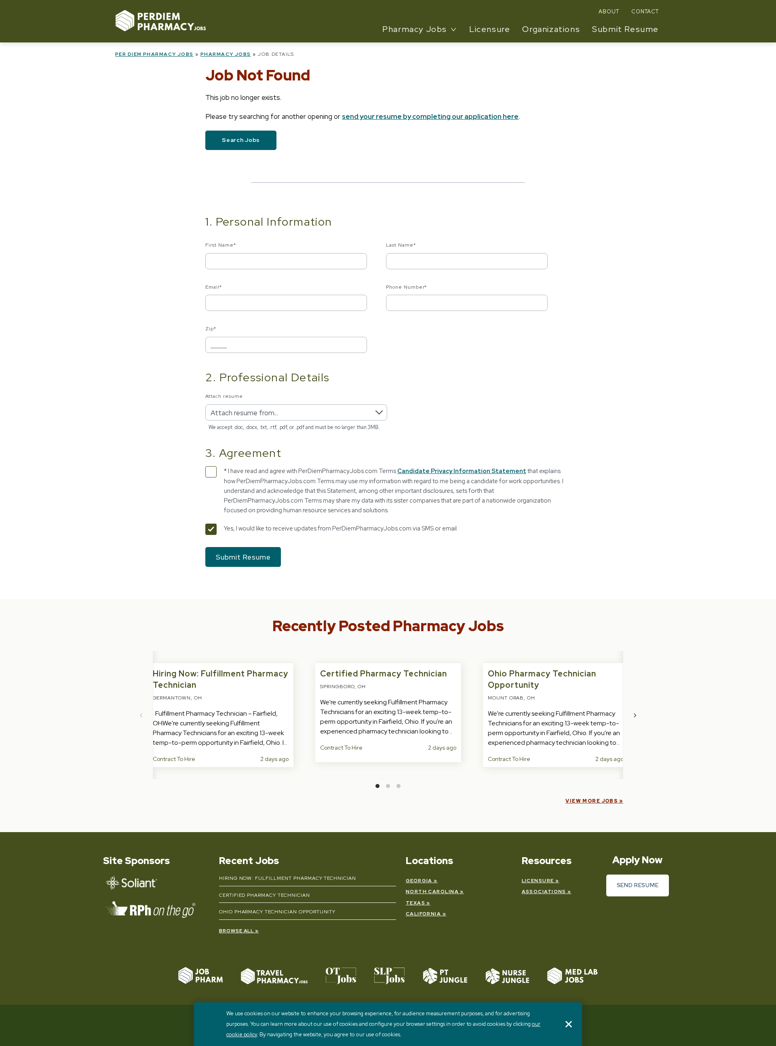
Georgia (419, 880)
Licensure (489, 29)
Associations (544, 891)
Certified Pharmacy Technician (383, 673)
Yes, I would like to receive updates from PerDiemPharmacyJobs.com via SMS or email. (341, 528)
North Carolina (432, 891)
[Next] (634, 715)
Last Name (401, 245)
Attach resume (223, 396)
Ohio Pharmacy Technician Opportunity (277, 912)
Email (213, 287)
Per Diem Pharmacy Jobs (154, 54)
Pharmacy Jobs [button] (414, 29)
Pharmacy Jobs (225, 54)
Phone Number (406, 287)
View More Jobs (591, 801)
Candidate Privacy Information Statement (461, 471)
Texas (415, 903)
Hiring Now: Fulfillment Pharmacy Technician (287, 878)
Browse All (236, 931)
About (609, 11)
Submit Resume (625, 29)
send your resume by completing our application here (430, 116)
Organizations (551, 29)
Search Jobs (241, 140)
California (423, 914)
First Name (220, 245)
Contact (645, 11)
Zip (210, 328)
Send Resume (638, 885)
